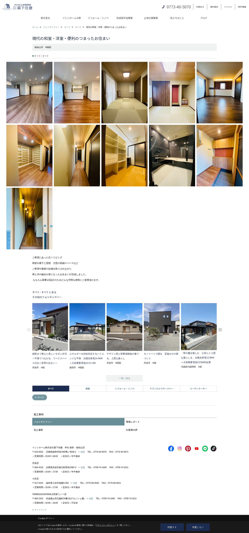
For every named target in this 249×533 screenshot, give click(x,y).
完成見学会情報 (124, 18)
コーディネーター (198, 388)
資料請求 (214, 6)
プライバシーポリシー (105, 525)
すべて (41, 397)
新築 (88, 388)
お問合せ (200, 6)
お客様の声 (131, 430)
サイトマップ (40, 510)
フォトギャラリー (43, 421)
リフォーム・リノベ (98, 18)
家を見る (45, 18)
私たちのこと (177, 18)
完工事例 (38, 430)
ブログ (203, 18)
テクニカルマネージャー (161, 388)
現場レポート (133, 421)
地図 (82, 452)
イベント (228, 6)
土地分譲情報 (151, 18)
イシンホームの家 (72, 18)
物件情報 (242, 6)
